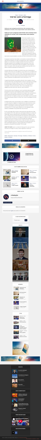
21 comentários (20, 401)
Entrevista (17, 176)
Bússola (16, 183)
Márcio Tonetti (23, 299)
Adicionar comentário (30, 19)
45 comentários (20, 396)
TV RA (24, 316)
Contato (37, 438)
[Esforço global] (17, 332)
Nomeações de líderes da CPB (20, 275)
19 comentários (20, 405)
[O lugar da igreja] (17, 307)
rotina (34, 135)
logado (12, 210)
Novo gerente (20, 253)
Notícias (21, 320)
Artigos (16, 15)
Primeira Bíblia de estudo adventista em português (23, 404)
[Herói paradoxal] (17, 293)
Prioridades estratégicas (20, 242)
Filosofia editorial (29, 438)
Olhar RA (21, 316)
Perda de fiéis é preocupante (21, 399)
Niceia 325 (20, 264)
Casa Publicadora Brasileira (22, 437)
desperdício (10, 135)
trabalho (10, 137)
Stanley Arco (23, 307)
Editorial (31, 184)
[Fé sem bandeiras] (17, 303)
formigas (20, 135)
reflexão (30, 135)
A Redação (10, 19)
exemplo (16, 135)
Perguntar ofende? (22, 408)
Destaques (21, 15)
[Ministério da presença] (17, 298)
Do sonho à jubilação (20, 231)
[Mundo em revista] (17, 337)
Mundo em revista (23, 336)
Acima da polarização (32, 186)
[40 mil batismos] (17, 322)
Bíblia (6, 135)
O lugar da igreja (15, 185)
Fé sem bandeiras (33, 177)
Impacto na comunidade (22, 318)
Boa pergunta (35, 170)
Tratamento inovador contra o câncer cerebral (23, 327)
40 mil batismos (23, 322)
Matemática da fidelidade (15, 172)
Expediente (34, 438)
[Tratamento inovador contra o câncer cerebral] (17, 327)
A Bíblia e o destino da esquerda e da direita (22, 395)
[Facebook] (16, 432)
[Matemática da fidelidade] (17, 288)
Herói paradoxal (33, 172)
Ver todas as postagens (8, 202)
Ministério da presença (14, 178)
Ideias (25, 15)
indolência (25, 135)
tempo (6, 137)
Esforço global (22, 332)
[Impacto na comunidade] (17, 317)
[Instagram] (13, 432)
